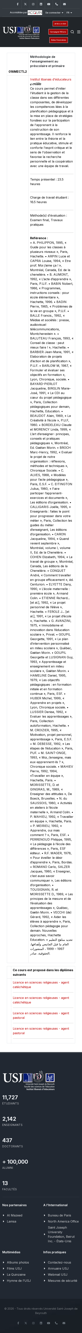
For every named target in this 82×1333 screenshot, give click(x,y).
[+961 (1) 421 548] (56, 4)
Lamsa (11, 1221)
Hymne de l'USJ (19, 1281)
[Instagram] (33, 4)
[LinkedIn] (41, 4)
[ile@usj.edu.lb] (64, 4)
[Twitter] (25, 4)
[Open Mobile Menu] (78, 31)
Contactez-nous (59, 1262)
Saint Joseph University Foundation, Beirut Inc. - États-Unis (61, 1234)
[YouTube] (49, 4)
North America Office (63, 1221)
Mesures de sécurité (62, 1281)
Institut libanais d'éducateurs (50, 79)
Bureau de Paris (59, 1215)
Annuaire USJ (58, 1268)
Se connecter (53, 12)
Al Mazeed (14, 1215)
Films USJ (14, 1268)
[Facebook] (17, 4)
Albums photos (18, 1262)
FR (68, 12)
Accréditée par (19, 12)
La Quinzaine (16, 1274)
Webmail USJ (58, 1274)
